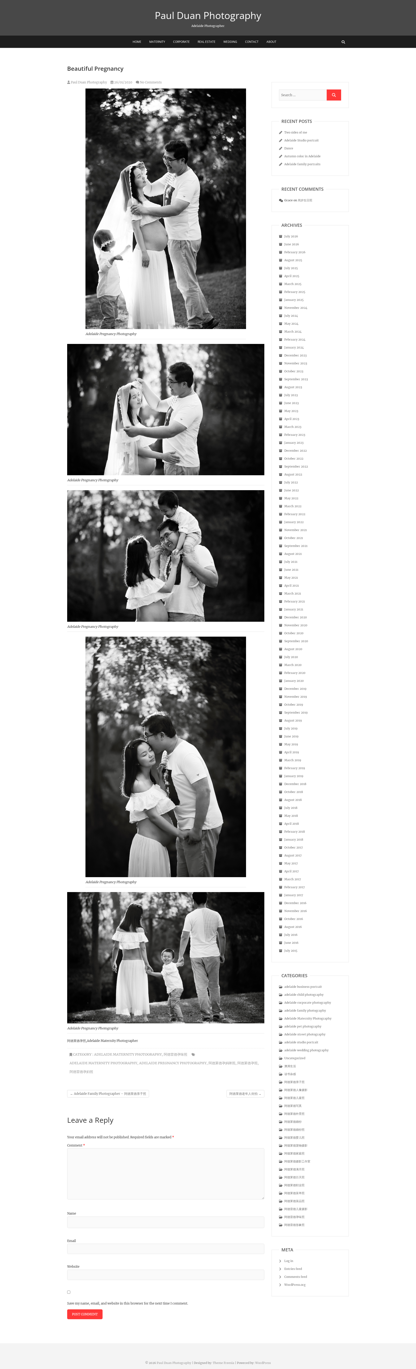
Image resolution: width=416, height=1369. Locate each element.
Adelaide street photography (304, 1034)
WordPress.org (295, 1285)
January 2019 (293, 776)
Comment (76, 1145)
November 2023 (295, 363)
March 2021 (292, 593)
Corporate (181, 42)
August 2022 (293, 474)
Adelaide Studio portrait (301, 140)
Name (71, 1213)
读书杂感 (290, 1074)
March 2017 (292, 879)
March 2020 (293, 665)
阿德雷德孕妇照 (81, 1072)
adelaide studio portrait (301, 1042)
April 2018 (291, 823)
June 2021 (291, 569)
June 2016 (291, 942)
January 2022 (294, 522)
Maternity (157, 42)
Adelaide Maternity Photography (128, 1054)
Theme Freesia (223, 1363)
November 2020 (295, 625)
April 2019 (291, 752)
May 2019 (291, 744)
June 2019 (291, 736)
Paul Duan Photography (208, 15)
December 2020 (295, 617)
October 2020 (294, 633)
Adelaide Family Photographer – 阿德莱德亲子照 (108, 1094)
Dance (288, 148)
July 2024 (291, 315)
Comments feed (295, 1277)
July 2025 (291, 268)
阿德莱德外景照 (294, 1113)
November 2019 (295, 696)
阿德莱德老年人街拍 (245, 1094)
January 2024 (294, 347)
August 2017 (293, 855)
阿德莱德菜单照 (294, 1193)
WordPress (263, 1363)
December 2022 (295, 450)
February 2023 (294, 435)
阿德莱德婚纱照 (294, 1129)
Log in (288, 1261)
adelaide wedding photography (306, 1050)
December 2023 (295, 355)
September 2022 (296, 466)
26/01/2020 (122, 82)
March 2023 (292, 427)
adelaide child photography (304, 994)
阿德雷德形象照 (294, 1225)
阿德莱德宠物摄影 (295, 1145)
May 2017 (291, 863)
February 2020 (295, 673)
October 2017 (293, 847)
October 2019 (293, 704)
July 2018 (291, 808)
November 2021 (295, 530)
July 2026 (291, 236)
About (271, 42)
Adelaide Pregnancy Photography (173, 1063)
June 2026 (291, 244)
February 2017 (294, 887)
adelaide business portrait (303, 987)
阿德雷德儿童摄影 (295, 1209)
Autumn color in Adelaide (302, 156)
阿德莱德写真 (293, 1106)
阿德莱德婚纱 (293, 1121)
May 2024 (291, 323)
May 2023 (291, 411)
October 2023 (293, 371)
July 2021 (290, 562)
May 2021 (291, 577)
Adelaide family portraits (302, 164)
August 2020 (293, 649)
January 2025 (294, 300)
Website (73, 1267)
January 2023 (294, 442)
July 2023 (291, 395)
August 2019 (293, 720)
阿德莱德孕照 (247, 1063)
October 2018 (293, 792)
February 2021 (294, 601)
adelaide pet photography (302, 1026)
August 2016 (293, 927)
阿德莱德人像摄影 (295, 1090)
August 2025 (293, 260)
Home (137, 42)
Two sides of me (295, 132)
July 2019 (291, 728)
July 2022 (291, 482)
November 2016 (295, 911)
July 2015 (290, 950)
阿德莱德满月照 (294, 1169)
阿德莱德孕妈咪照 (221, 1063)
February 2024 (295, 339)
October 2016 (293, 919)
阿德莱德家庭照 (294, 1153)
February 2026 (295, 252)
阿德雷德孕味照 (175, 1054)
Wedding (230, 42)
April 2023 (291, 419)
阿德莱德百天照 (294, 1177)
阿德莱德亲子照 (294, 1082)
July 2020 (291, 657)
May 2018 (291, 816)
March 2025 (292, 284)
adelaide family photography (305, 1010)
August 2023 (293, 387)
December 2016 (295, 903)
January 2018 (293, 839)
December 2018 (295, 784)
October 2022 (293, 458)
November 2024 (295, 308)
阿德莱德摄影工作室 (297, 1161)
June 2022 (291, 490)
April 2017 (291, 871)
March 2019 (292, 760)
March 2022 (292, 506)
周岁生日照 (305, 200)
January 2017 (293, 895)
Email (71, 1241)
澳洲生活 (290, 1066)
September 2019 (296, 712)
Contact (252, 42)
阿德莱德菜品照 (294, 1201)
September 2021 (295, 546)
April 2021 (291, 585)
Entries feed (293, 1269)
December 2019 (295, 689)
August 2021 (293, 554)
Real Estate (206, 42)
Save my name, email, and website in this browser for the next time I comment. (127, 1303)
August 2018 (293, 800)
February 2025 (294, 292)
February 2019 (294, 768)
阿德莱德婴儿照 (294, 1137)
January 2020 (294, 681)
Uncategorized (294, 1058)
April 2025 (291, 276)
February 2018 (294, 831)
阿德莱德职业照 (294, 1185)
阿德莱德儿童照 (294, 1098)
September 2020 (296, 641)
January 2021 (293, 609)
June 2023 (291, 403)
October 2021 (293, 538)
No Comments (151, 82)
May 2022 (291, 498)
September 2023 (296, 379)
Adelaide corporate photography (307, 1002)
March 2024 (293, 331)
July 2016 (291, 935)
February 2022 (294, 514)
